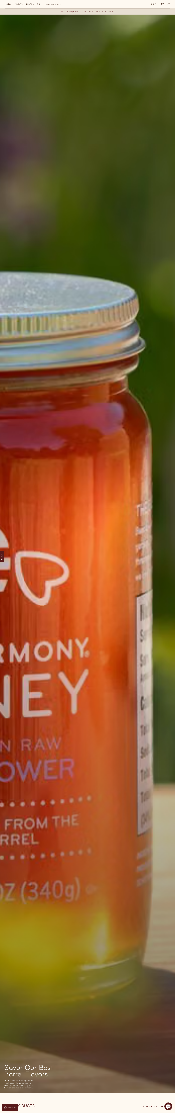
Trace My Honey (53, 4)
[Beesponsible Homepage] (8, 4)
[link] (154, 4)
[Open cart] (168, 4)
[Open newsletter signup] (162, 4)
